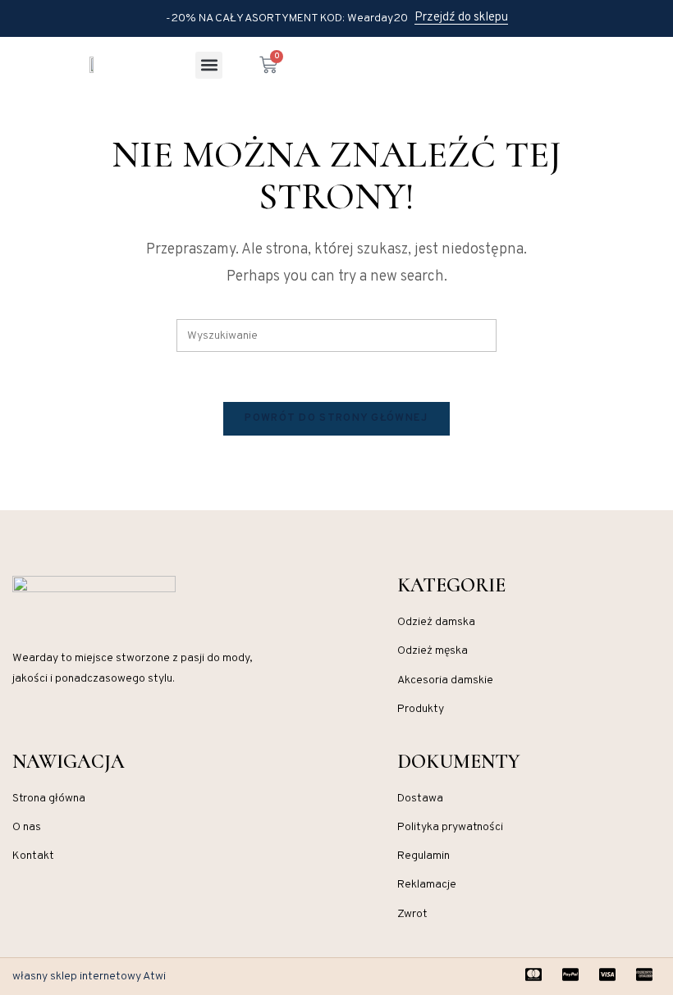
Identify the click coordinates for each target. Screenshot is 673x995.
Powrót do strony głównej (336, 418)
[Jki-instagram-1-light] (18, 728)
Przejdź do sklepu (461, 18)
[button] (208, 65)
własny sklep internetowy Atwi (89, 977)
